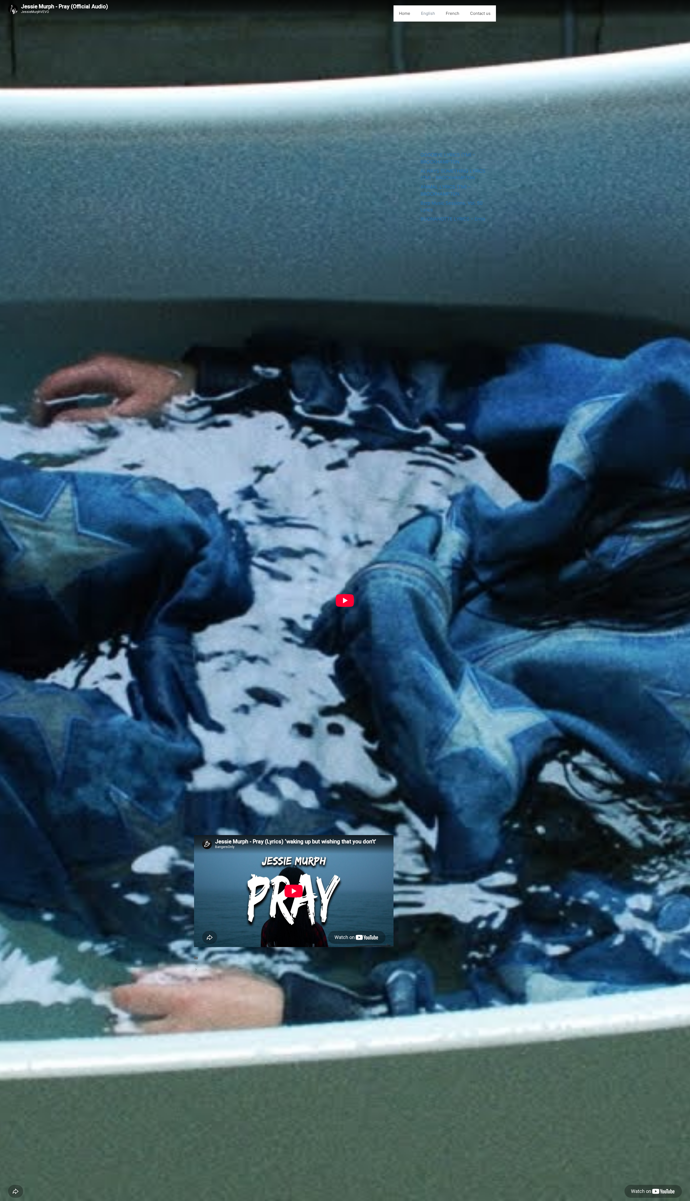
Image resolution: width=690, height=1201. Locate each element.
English (428, 13)
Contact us (480, 13)
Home (404, 13)
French (452, 13)
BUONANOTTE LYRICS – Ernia (452, 219)
